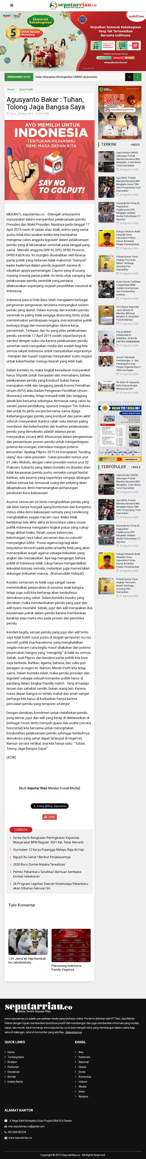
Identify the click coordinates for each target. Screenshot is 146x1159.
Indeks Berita (15, 1082)
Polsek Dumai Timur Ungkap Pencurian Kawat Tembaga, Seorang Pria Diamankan (127, 263)
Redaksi (12, 1062)
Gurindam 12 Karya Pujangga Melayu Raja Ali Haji (48, 850)
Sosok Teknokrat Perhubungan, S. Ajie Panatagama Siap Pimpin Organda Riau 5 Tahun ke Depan (128, 364)
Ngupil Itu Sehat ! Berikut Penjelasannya (42, 857)
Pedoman (13, 1067)
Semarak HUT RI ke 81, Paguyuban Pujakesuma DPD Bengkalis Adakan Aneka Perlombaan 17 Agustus (128, 211)
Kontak (12, 1077)
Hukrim (83, 1082)
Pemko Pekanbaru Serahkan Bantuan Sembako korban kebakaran (47, 874)
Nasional (84, 1062)
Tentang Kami (16, 1057)
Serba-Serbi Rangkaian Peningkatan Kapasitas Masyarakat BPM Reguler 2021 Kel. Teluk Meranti (48, 840)
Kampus (83, 1097)
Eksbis (82, 1067)
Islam (82, 1092)
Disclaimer (14, 1072)
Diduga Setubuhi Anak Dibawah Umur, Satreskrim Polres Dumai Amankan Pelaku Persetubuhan (128, 238)
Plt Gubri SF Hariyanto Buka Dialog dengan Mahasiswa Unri (128, 386)
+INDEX (135, 145)
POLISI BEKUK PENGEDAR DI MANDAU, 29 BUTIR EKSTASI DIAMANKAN (128, 336)
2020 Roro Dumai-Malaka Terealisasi (39, 864)
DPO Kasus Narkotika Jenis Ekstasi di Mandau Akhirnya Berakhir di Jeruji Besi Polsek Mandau (127, 313)
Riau (81, 1052)
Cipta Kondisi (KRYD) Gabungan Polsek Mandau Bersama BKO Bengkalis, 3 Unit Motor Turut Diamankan (128, 159)
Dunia (82, 1072)
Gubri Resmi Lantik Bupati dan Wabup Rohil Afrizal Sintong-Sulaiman (76, 77)
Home (10, 90)
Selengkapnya (73, 1032)
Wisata (82, 1087)
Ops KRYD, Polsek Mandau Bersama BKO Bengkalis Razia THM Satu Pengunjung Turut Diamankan (128, 184)
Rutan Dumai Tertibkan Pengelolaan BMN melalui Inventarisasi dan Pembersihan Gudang (128, 288)
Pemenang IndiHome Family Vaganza (66, 967)
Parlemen (84, 1057)
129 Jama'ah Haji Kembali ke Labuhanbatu (27, 960)
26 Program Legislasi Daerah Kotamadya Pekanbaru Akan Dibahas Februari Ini (50, 886)
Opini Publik (26, 90)
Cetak (51, 817)
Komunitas (85, 1077)
